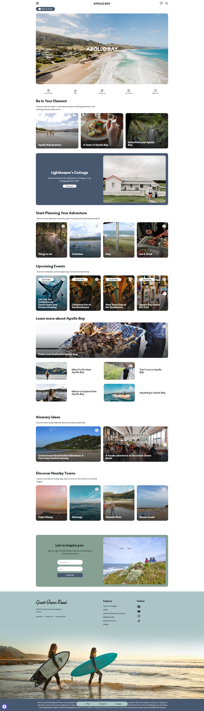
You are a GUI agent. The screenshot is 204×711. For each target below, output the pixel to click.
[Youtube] (139, 611)
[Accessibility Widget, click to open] (4, 706)
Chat (119, 704)
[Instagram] (139, 616)
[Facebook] (139, 607)
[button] (165, 294)
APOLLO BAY (102, 3)
